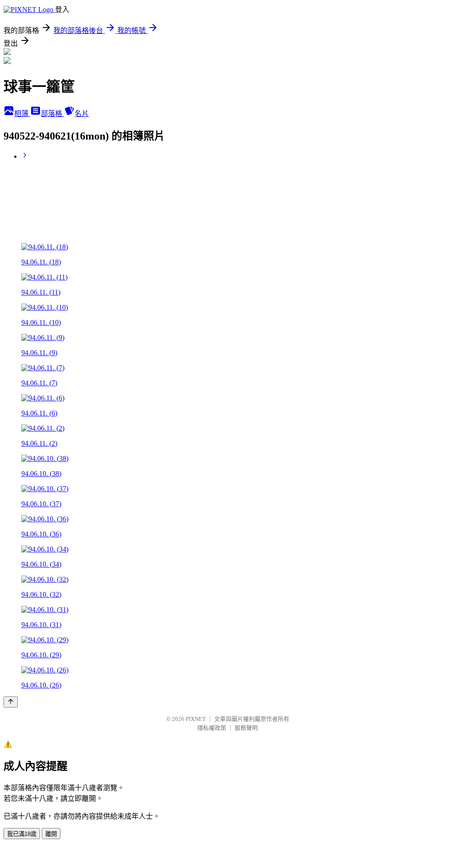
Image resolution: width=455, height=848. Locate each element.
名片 (82, 113)
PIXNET (196, 719)
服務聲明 (246, 727)
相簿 (22, 113)
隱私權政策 (211, 727)
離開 (51, 834)
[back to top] (11, 702)
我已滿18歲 (21, 834)
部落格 (52, 113)
